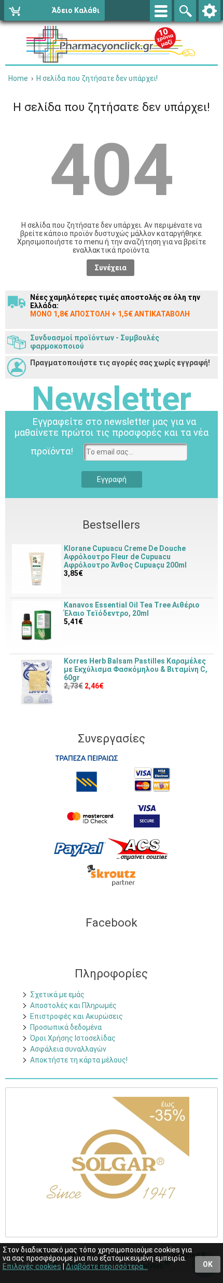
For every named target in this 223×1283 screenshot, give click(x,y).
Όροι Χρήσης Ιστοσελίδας (73, 1038)
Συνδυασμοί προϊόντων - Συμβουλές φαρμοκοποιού (94, 342)
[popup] (80, 849)
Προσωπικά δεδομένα (66, 1027)
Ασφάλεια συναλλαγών (68, 1049)
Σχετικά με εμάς (57, 994)
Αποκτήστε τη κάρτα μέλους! (79, 1060)
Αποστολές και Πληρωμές (73, 1005)
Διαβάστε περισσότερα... (107, 1266)
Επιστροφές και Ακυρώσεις (76, 1016)
